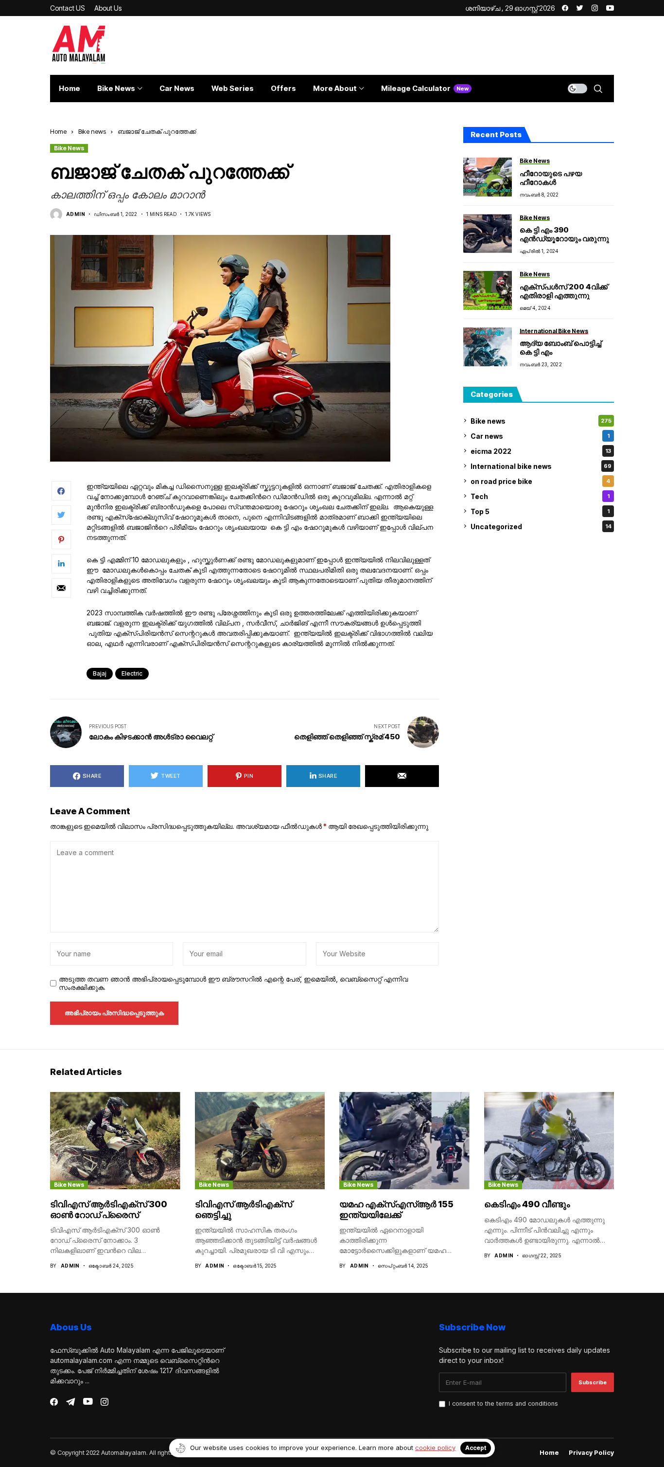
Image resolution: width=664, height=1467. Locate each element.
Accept (475, 1447)
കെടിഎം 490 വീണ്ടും (527, 1204)
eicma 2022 (541, 451)
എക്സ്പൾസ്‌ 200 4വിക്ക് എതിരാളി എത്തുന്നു (564, 291)
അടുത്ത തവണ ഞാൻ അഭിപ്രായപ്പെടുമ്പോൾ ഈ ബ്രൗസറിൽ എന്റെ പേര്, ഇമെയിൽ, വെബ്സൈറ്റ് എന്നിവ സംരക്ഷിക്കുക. (233, 983)
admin (75, 214)
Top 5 (540, 511)
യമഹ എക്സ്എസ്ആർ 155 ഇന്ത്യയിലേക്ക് (396, 1209)
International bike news (541, 466)
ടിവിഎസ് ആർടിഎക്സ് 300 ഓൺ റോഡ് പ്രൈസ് (108, 1209)
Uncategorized (541, 526)
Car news (540, 435)
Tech (540, 496)
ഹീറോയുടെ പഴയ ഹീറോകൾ (551, 177)
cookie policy (435, 1447)
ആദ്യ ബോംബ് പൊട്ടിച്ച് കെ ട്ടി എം (560, 348)
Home (58, 131)
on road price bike (540, 481)
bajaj (99, 673)
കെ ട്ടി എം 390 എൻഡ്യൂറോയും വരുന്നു (564, 234)
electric (132, 673)
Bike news (92, 131)
